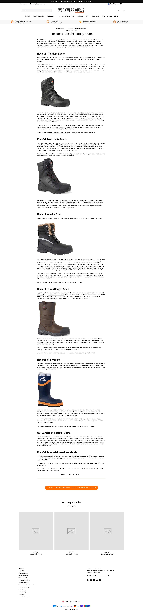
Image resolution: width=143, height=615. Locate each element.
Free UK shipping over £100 (23, 21)
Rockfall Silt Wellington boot (83, 410)
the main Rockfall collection (75, 463)
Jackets (27, 16)
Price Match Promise (24, 587)
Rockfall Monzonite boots (47, 143)
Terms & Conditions (24, 582)
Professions (22, 594)
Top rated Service (122, 21)
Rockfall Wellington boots (44, 363)
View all (72, 506)
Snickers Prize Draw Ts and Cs (26, 585)
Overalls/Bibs (51, 16)
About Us (21, 568)
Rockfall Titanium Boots (88, 57)
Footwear (80, 16)
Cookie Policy (22, 589)
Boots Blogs (68, 30)
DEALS (116, 16)
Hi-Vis (87, 16)
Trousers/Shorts (38, 16)
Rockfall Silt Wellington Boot (48, 426)
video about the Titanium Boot (59, 132)
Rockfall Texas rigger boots (56, 295)
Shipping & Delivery (23, 573)
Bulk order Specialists (89, 21)
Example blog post (36, 554)
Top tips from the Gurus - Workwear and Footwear (73, 28)
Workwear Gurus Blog (24, 580)
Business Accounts (24, 4)
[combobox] (37, 10)
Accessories (96, 16)
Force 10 (72, 114)
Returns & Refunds (23, 575)
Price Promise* (55, 21)
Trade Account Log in (24, 596)
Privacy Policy (22, 592)
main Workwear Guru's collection (57, 468)
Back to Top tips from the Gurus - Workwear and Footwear (72, 487)
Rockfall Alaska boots (68, 218)
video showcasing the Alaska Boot (57, 282)
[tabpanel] (21, 21)
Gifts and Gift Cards (24, 578)
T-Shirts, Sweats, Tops (66, 16)
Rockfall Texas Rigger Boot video (53, 353)
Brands (109, 16)
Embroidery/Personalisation (37, 4)
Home (57, 28)
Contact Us (21, 570)
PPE (104, 16)
